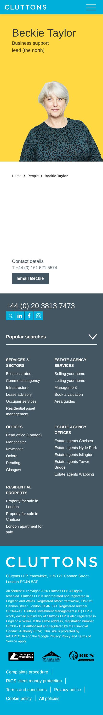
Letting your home (70, 381)
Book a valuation (69, 395)
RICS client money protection (34, 680)
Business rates (18, 374)
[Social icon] (10, 315)
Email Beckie (30, 278)
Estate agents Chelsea (74, 441)
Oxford (11, 456)
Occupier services (21, 402)
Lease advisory (19, 395)
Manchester (16, 442)
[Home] (25, 7)
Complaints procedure (27, 672)
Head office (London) (24, 435)
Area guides (65, 402)
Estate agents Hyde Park (76, 448)
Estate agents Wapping (74, 474)
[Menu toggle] (91, 7)
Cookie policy (19, 698)
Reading (13, 463)
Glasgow (13, 470)
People (33, 176)
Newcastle (15, 449)
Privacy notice (67, 689)
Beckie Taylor (56, 176)
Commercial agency (23, 381)
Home (17, 176)
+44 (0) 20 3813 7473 (40, 306)
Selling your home (70, 374)
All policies (49, 698)
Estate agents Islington (74, 455)
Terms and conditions (26, 689)
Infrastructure (17, 388)
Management (66, 388)
